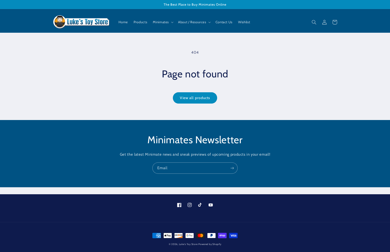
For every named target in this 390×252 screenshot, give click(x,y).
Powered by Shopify (209, 244)
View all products (195, 98)
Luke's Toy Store (188, 244)
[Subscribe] (232, 167)
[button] (162, 22)
